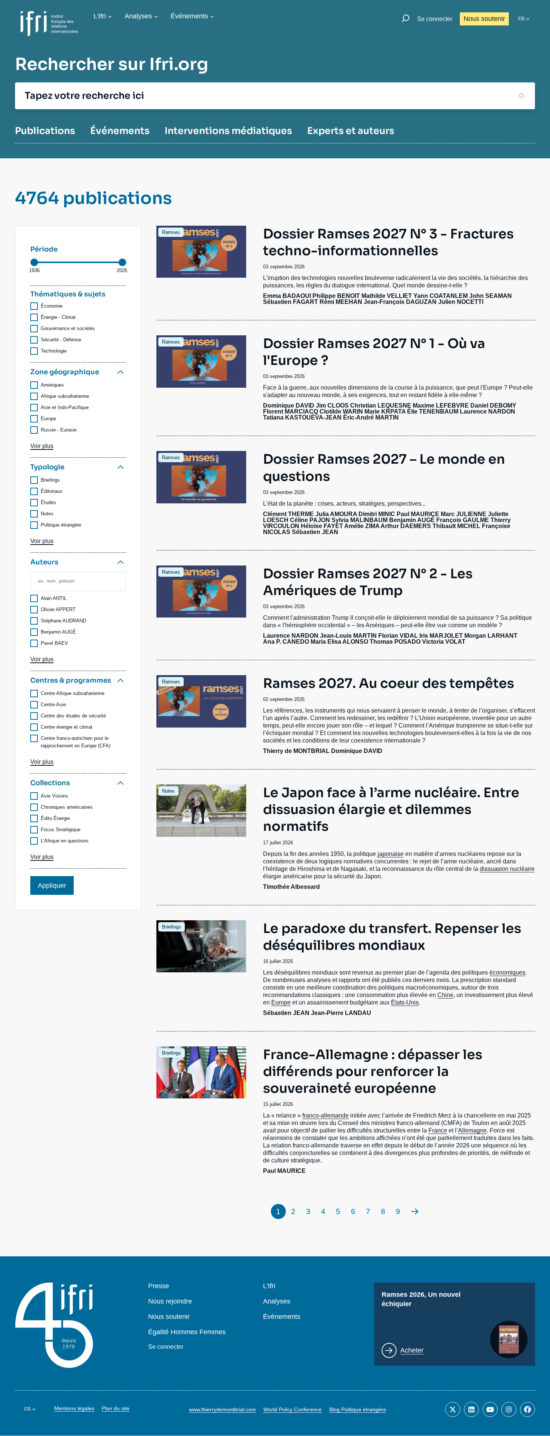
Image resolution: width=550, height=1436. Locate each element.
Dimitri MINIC (376, 514)
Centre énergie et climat (66, 727)
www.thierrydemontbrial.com (222, 1409)
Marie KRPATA (385, 411)
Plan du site (115, 1408)
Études (48, 502)
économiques (507, 972)
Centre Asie (53, 704)
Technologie (54, 351)
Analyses (138, 16)
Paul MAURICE (418, 514)
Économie (51, 306)
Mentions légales (74, 1408)
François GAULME (462, 520)
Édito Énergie (55, 818)
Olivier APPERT (58, 609)
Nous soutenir (484, 18)
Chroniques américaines (67, 807)
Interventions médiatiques (228, 131)
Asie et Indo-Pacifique (65, 407)
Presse (158, 1286)
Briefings (50, 480)
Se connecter (434, 19)
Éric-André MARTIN (371, 417)
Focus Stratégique (60, 829)
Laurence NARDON (487, 411)
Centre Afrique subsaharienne (72, 693)
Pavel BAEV (54, 643)
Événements (189, 16)
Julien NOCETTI (460, 302)
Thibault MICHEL (456, 526)
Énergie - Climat (58, 317)
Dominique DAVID (288, 405)
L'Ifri (100, 16)
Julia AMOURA (336, 514)
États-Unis (405, 1002)
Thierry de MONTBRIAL (296, 751)
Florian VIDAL (398, 635)
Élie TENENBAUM (432, 411)
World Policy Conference (292, 1409)
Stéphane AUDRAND (63, 621)
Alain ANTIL (54, 598)
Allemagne (472, 1130)
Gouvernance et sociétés (68, 328)
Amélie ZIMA (361, 526)
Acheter (412, 1350)
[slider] (34, 262)
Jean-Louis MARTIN (348, 635)
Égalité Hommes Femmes (187, 1332)
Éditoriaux (51, 491)
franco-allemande (325, 1115)
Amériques (52, 385)
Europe (48, 418)
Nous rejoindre (170, 1301)
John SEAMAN (490, 296)
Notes (47, 513)
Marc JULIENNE (463, 514)
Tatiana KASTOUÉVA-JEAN (302, 417)
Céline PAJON (310, 520)
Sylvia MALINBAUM (359, 520)
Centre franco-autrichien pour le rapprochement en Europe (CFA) (75, 742)
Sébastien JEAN (315, 532)
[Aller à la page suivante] (415, 1211)
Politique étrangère (61, 525)
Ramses (171, 232)
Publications (45, 131)
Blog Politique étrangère (357, 1409)
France (437, 1130)
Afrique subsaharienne (65, 396)
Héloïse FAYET (322, 526)
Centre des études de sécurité (73, 716)
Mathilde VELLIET (386, 296)
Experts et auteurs (350, 131)
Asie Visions (54, 796)
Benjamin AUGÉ (58, 632)
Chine (445, 995)
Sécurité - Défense (61, 339)
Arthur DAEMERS (406, 526)
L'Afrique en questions (65, 841)
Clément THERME (288, 514)
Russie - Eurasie (59, 430)
